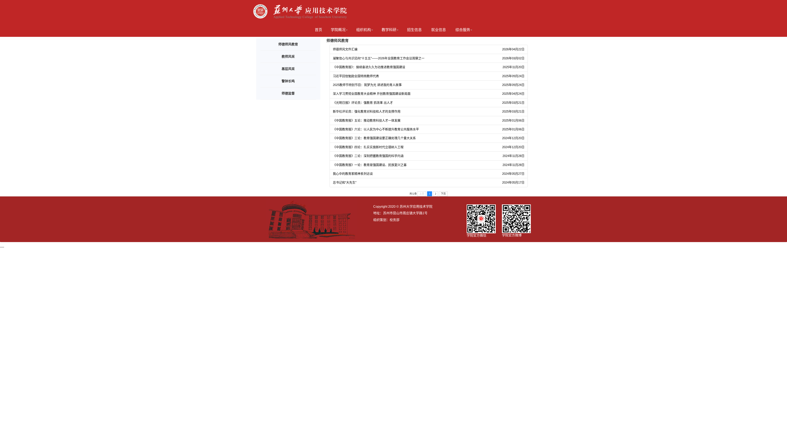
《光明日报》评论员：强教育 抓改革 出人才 (363, 102)
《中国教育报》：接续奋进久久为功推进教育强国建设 (369, 67)
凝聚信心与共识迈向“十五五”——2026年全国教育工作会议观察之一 (378, 58)
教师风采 (288, 56)
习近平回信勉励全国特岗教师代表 (356, 76)
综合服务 (462, 30)
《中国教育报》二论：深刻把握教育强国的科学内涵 (368, 156)
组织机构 (363, 30)
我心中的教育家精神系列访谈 (353, 173)
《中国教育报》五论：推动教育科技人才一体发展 (366, 120)
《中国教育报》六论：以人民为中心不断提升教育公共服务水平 (376, 129)
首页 (318, 30)
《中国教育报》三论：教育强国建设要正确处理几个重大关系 (374, 138)
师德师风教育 (288, 44)
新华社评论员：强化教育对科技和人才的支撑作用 (366, 111)
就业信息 (438, 30)
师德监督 (288, 93)
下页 (443, 193)
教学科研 (389, 30)
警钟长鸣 (288, 81)
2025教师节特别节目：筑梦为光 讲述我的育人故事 (367, 85)
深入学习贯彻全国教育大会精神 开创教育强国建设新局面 (372, 93)
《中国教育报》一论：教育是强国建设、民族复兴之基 (370, 165)
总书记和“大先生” (344, 182)
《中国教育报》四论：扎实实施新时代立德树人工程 (368, 147)
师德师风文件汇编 (345, 49)
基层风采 (288, 69)
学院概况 (338, 30)
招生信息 (414, 30)
